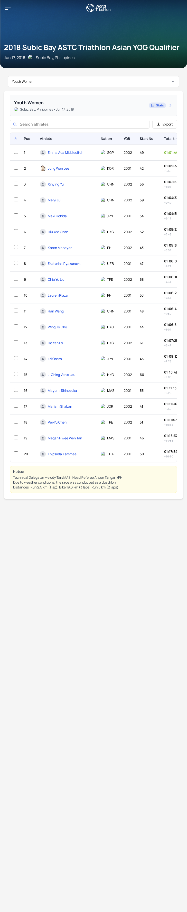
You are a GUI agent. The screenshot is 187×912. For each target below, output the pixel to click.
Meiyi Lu (54, 200)
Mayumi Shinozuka (62, 390)
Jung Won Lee (58, 168)
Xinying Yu (56, 184)
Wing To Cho (57, 327)
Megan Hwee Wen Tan (65, 438)
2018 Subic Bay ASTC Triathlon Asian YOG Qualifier (91, 47)
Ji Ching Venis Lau (61, 374)
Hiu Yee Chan (58, 231)
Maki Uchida (57, 216)
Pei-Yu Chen (57, 422)
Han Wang (56, 311)
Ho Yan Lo (55, 343)
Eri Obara (55, 358)
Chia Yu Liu (56, 279)
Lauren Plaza (58, 295)
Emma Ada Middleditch (65, 152)
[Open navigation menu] (8, 8)
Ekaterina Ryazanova (64, 263)
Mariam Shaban (60, 406)
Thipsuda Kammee (62, 454)
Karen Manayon (60, 247)
